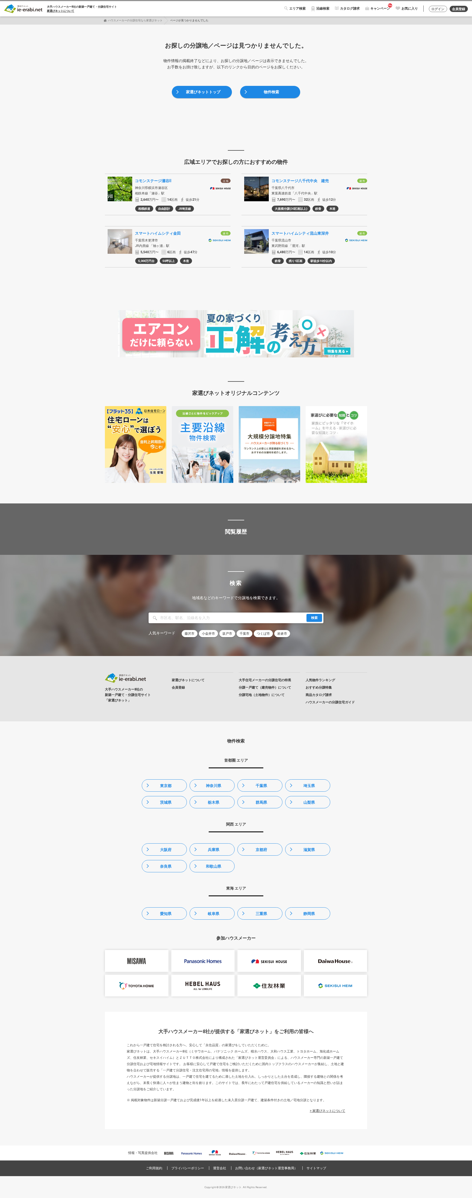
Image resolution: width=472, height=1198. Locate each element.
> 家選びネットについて (327, 1111)
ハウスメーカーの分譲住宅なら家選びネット (135, 20)
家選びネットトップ (203, 92)
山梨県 (309, 802)
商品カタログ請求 (319, 695)
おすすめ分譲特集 (319, 687)
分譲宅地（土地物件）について (262, 695)
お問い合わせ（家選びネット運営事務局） (266, 1168)
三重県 (261, 913)
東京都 (166, 785)
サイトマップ (316, 1168)
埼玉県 (309, 785)
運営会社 (219, 1168)
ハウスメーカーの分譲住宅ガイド (330, 702)
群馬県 (261, 802)
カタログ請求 (350, 8)
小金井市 (208, 634)
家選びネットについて (60, 10)
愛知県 (166, 913)
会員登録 (458, 9)
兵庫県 (213, 849)
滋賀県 (309, 849)
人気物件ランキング (320, 680)
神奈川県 (213, 785)
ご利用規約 (154, 1168)
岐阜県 (213, 913)
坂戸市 (227, 634)
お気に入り (410, 8)
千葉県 (261, 785)
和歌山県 (213, 866)
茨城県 (166, 802)
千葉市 (244, 634)
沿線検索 (322, 8)
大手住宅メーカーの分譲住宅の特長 (265, 680)
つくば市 (263, 634)
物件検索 (271, 92)
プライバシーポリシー (187, 1168)
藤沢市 (189, 634)
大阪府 (166, 849)
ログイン (437, 9)
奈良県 (166, 866)
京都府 (261, 849)
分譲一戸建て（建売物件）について (265, 687)
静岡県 (309, 913)
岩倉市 (282, 634)
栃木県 (213, 802)
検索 (314, 618)
